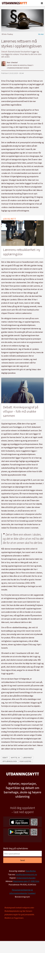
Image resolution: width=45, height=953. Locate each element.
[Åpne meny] (42, 3)
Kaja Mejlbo (31, 871)
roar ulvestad (25, 761)
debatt (5, 758)
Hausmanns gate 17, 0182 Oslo (26, 881)
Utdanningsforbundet (26, 878)
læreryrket (27, 758)
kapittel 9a (15, 758)
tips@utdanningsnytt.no (26, 874)
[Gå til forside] (14, 3)
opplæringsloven (9, 761)
